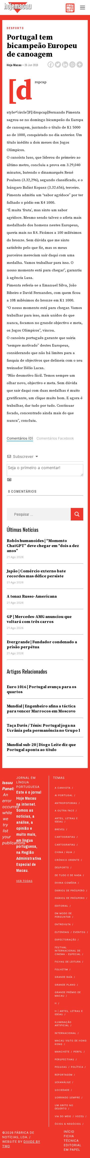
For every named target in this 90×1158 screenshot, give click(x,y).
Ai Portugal (64, 795)
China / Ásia (63, 852)
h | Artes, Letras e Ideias (69, 1013)
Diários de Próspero (70, 890)
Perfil (78, 1051)
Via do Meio (63, 1116)
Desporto (15, 28)
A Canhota (62, 787)
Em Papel (72, 1149)
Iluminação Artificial (63, 1024)
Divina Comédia (65, 882)
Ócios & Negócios (68, 1123)
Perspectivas (64, 1059)
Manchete (62, 1051)
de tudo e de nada (68, 875)
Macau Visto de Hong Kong (71, 1042)
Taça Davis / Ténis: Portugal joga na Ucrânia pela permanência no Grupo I (43, 728)
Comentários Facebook (55, 438)
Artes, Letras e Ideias (66, 820)
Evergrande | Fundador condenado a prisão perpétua (42, 645)
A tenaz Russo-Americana (32, 596)
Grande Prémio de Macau (68, 994)
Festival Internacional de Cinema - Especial (68, 951)
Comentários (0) (20, 438)
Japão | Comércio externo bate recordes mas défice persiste (36, 574)
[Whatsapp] (72, 64)
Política (77, 1067)
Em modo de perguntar (63, 915)
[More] (79, 64)
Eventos (79, 932)
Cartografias (65, 836)
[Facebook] (51, 64)
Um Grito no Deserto (64, 1107)
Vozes (79, 1116)
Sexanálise (63, 1082)
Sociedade (62, 1090)
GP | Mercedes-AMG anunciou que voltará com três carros (39, 619)
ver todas (24, 880)
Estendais (62, 932)
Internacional (65, 1033)
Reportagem (63, 1074)
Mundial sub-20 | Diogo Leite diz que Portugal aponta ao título (41, 747)
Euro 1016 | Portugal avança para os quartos (41, 689)
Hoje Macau (14, 65)
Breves (60, 829)
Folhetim (61, 969)
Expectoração (65, 939)
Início (69, 1131)
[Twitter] (58, 64)
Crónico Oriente (67, 860)
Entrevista (63, 924)
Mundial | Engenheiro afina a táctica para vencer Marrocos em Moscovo (41, 709)
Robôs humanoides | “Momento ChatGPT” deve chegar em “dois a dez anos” (43, 545)
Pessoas (61, 1067)
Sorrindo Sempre (67, 1097)
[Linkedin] (65, 64)
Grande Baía (63, 977)
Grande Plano (65, 984)
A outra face (64, 810)
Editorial (61, 905)
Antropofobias (66, 803)
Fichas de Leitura (68, 961)
